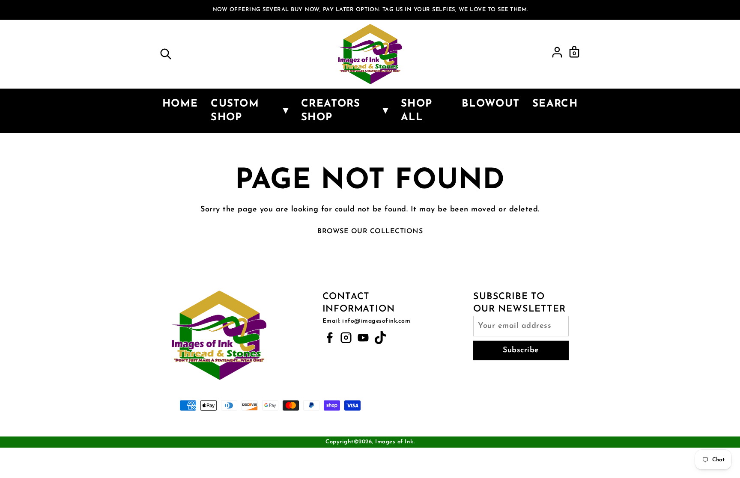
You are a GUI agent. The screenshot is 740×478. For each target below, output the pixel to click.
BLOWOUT (490, 104)
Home (180, 104)
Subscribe (521, 350)
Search (555, 104)
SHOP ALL (416, 111)
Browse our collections (370, 231)
